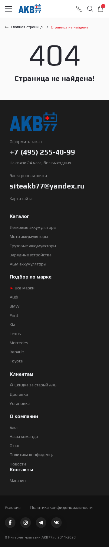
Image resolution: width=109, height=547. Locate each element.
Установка (20, 403)
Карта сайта (21, 198)
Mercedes (19, 342)
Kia (12, 324)
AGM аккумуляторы (28, 264)
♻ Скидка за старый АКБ (33, 384)
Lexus (15, 333)
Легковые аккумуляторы (33, 227)
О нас (15, 445)
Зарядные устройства (30, 254)
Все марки (22, 287)
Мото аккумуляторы (29, 236)
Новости (18, 464)
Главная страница (27, 27)
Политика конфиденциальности (61, 507)
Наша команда (24, 436)
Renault (17, 351)
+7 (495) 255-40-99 (42, 152)
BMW (15, 306)
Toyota (16, 361)
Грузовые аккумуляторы (33, 245)
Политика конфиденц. (31, 454)
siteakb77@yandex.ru (47, 186)
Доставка (19, 394)
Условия (13, 507)
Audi (14, 297)
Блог (14, 427)
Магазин (18, 480)
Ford (14, 315)
